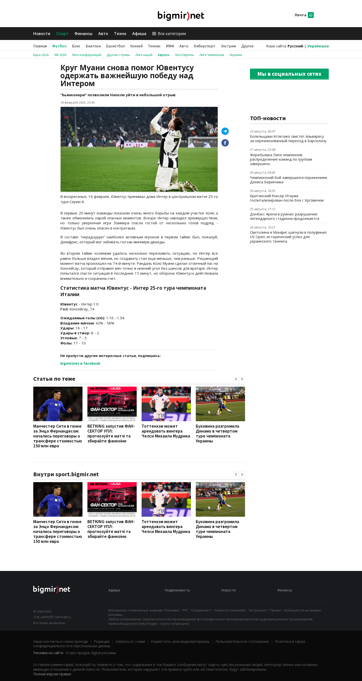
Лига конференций (86, 55)
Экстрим (228, 45)
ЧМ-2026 (60, 55)
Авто (103, 33)
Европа (163, 55)
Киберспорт (204, 45)
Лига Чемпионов (211, 55)
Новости (41, 33)
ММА (170, 45)
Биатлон (93, 45)
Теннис (154, 45)
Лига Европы (184, 55)
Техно (120, 33)
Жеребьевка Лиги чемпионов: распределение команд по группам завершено (281, 159)
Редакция (102, 641)
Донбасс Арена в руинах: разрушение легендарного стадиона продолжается (284, 216)
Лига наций (143, 55)
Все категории (172, 33)
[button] (236, 379)
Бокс (76, 45)
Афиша (139, 33)
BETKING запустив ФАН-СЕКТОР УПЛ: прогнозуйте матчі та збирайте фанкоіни (111, 433)
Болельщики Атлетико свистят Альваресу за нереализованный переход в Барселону (288, 138)
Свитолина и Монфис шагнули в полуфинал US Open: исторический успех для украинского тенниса (288, 237)
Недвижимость (177, 590)
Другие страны (118, 55)
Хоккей (136, 45)
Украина (236, 55)
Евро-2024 (41, 55)
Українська (318, 45)
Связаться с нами (130, 641)
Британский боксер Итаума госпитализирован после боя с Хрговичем (287, 198)
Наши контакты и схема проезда (60, 641)
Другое (247, 45)
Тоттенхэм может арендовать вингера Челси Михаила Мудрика (166, 431)
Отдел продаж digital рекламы (91, 652)
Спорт (62, 33)
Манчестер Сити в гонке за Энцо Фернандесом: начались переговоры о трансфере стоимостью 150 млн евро (57, 436)
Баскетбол (115, 45)
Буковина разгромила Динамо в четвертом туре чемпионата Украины (217, 433)
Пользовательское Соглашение (242, 641)
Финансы (83, 33)
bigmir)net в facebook (80, 363)
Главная (40, 45)
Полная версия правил (52, 674)
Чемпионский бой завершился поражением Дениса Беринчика (288, 179)
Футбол (59, 45)
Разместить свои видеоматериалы (180, 641)
